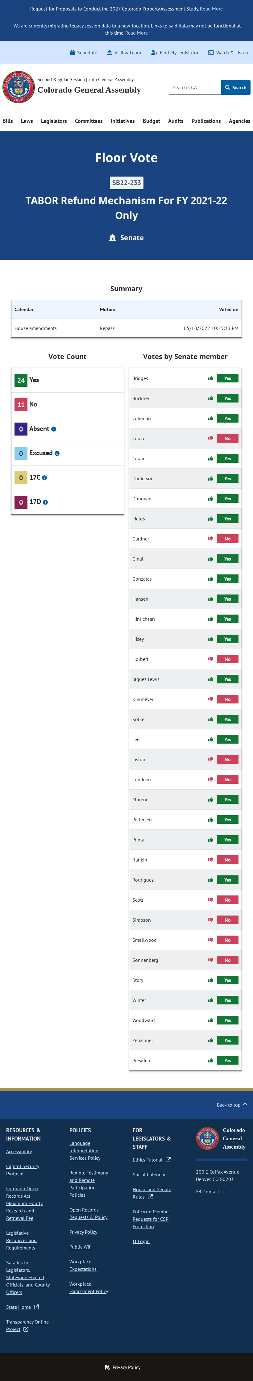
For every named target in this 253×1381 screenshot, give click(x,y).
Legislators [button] (54, 120)
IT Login (141, 1241)
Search (239, 87)
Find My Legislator (179, 52)
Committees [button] (89, 120)
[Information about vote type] (53, 429)
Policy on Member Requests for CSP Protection (151, 1218)
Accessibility (19, 1151)
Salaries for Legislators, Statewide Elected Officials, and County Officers (28, 1277)
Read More (211, 9)
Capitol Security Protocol (22, 1170)
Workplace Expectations (83, 1265)
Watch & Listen (232, 52)
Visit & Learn (127, 52)
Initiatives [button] (123, 120)
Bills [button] (7, 120)
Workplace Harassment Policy (88, 1287)
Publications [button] (206, 120)
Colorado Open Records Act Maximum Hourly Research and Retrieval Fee (24, 1203)
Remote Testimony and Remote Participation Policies (88, 1184)
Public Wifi (80, 1247)
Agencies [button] (240, 120)
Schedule (87, 52)
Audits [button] (176, 120)
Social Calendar (149, 1174)
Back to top (229, 1105)
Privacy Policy (83, 1232)
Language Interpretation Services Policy (84, 1150)
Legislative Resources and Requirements (21, 1240)
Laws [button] (27, 120)
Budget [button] (151, 120)
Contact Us (214, 1191)
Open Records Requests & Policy (88, 1213)
